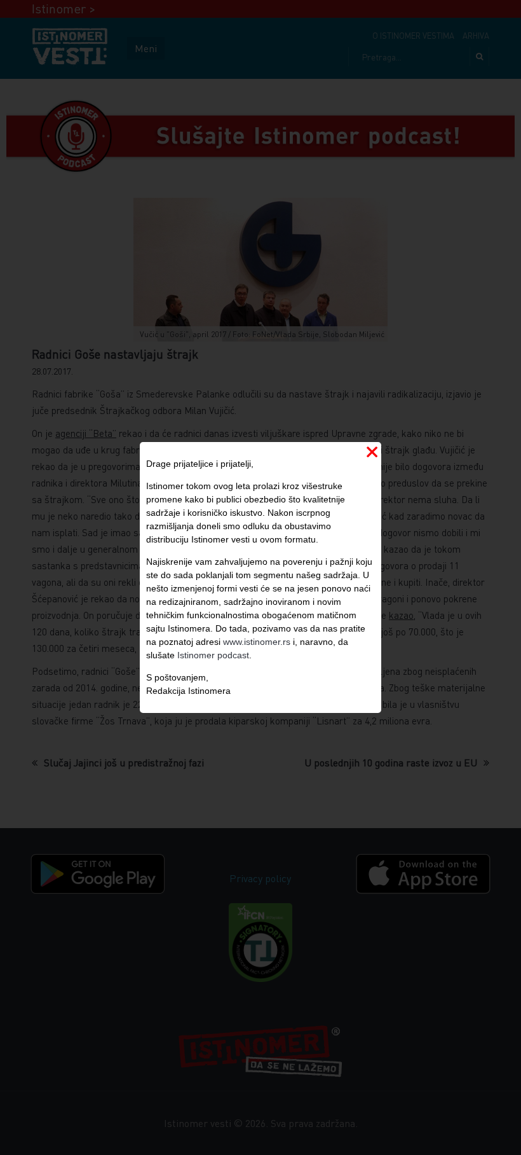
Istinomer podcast (213, 655)
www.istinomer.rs (256, 642)
